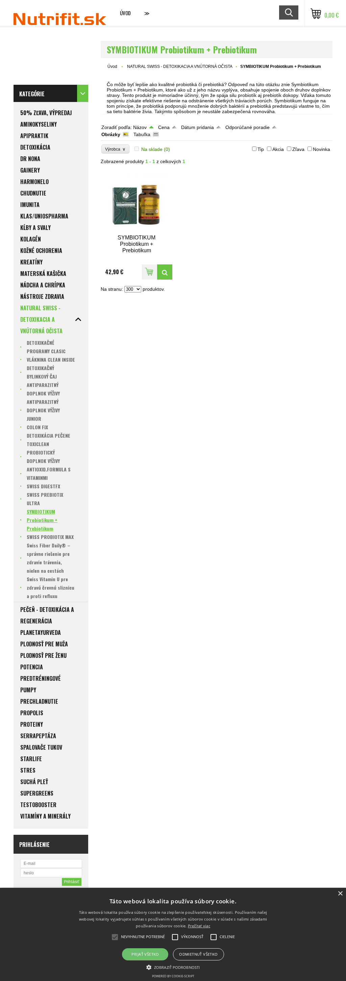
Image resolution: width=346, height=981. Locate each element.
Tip (260, 149)
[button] (173, 967)
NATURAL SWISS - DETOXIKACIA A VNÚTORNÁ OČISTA (179, 66)
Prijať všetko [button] (145, 954)
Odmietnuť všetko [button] (198, 954)
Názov (140, 127)
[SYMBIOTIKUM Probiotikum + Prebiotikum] (137, 202)
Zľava (298, 149)
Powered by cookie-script (173, 976)
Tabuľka (141, 134)
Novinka (321, 149)
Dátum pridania (197, 127)
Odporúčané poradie (247, 127)
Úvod (125, 13)
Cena (164, 127)
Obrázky (110, 134)
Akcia (278, 149)
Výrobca (115, 149)
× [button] (340, 893)
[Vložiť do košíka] (149, 272)
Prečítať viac (199, 925)
